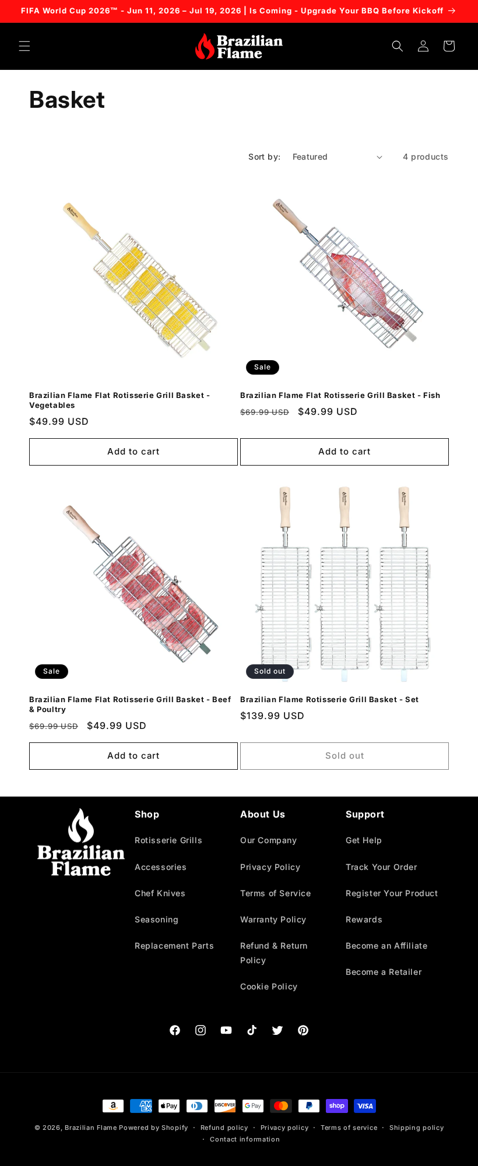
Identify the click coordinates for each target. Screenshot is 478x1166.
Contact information (245, 1139)
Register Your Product (392, 893)
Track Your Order (381, 867)
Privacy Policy (270, 867)
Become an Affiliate (386, 945)
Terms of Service (275, 893)
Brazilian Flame (91, 1127)
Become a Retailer (383, 972)
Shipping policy (416, 1127)
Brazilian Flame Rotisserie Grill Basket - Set (329, 699)
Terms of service (349, 1127)
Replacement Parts (174, 945)
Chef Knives (160, 893)
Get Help (364, 840)
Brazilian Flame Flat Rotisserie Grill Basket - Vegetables (119, 400)
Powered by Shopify (153, 1127)
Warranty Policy (273, 919)
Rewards (364, 919)
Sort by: (264, 156)
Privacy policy (285, 1127)
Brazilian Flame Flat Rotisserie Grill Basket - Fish (340, 395)
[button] (24, 46)
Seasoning (156, 919)
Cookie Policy (269, 986)
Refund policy (224, 1127)
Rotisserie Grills (168, 840)
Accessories (161, 867)
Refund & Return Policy (274, 952)
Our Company (268, 840)
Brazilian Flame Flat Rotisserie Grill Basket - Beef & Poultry (130, 704)
